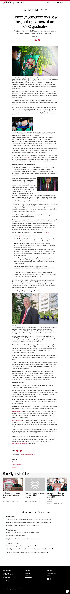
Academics (14, 461)
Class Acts (28, 157)
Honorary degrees (17, 236)
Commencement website (19, 443)
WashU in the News (12, 543)
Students (14, 467)
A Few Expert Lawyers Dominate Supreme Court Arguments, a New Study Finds (29, 549)
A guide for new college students (15, 535)
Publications (60, 2)
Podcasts (27, 575)
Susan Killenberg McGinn (27, 454)
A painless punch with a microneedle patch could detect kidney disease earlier (28, 522)
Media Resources (51, 573)
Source (46, 232)
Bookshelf (27, 573)
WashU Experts (11, 530)
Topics (48, 2)
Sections (44, 9)
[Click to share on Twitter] (39, 40)
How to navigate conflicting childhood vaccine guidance (22, 532)
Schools (53, 2)
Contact (49, 575)
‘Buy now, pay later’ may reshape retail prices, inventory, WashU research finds (28, 519)
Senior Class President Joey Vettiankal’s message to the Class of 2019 (55, 495)
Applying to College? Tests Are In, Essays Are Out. (20, 546)
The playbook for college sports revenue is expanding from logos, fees (26, 552)
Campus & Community (17, 464)
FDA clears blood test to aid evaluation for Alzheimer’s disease (24, 525)
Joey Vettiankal (16, 411)
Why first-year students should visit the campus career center (24, 539)
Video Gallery (28, 577)
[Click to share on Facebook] (36, 40)
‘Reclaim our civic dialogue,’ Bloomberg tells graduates (11, 494)
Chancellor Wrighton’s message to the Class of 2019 (35, 494)
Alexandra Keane (17, 420)
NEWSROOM (28, 10)
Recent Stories (10, 516)
